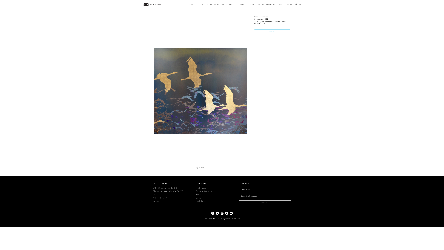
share (201, 168)
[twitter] (217, 213)
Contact (156, 201)
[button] (196, 4)
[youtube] (231, 213)
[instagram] (222, 213)
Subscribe (265, 202)
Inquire (272, 31)
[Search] (296, 4)
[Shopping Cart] (300, 4)
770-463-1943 (160, 198)
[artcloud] (212, 213)
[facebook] (226, 213)
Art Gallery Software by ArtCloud (228, 219)
